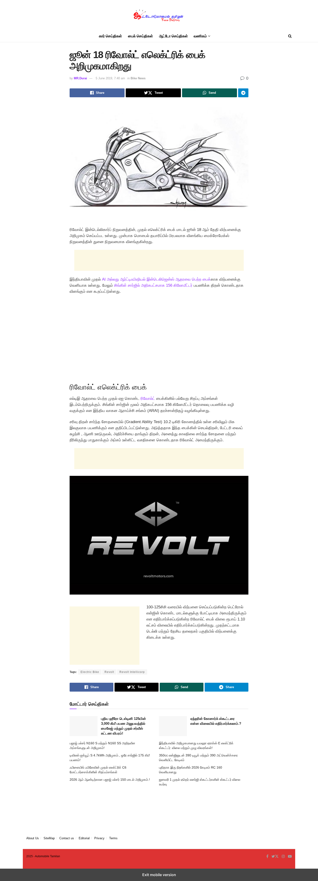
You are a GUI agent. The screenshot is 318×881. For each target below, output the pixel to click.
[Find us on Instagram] (283, 856)
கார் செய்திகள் (110, 36)
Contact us (66, 838)
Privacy (99, 838)
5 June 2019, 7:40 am (110, 78)
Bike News (138, 78)
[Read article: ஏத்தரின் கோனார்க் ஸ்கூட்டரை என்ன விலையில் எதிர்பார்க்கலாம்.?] (173, 726)
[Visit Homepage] (159, 15)
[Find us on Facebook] (267, 856)
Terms (113, 838)
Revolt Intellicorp (132, 672)
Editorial (84, 838)
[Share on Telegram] (243, 92)
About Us (32, 838)
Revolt (109, 672)
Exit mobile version (159, 874)
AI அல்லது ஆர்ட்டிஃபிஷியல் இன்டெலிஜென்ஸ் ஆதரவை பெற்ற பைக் (156, 279)
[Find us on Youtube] (290, 856)
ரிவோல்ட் (148, 398)
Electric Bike (90, 672)
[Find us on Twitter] (275, 856)
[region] (159, 337)
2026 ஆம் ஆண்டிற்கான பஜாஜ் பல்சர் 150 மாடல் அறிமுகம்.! (110, 779)
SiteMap (49, 838)
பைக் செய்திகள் (140, 36)
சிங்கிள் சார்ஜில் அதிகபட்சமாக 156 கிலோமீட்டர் (153, 285)
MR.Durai (80, 78)
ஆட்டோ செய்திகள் (173, 36)
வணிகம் (200, 36)
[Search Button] (290, 36)
